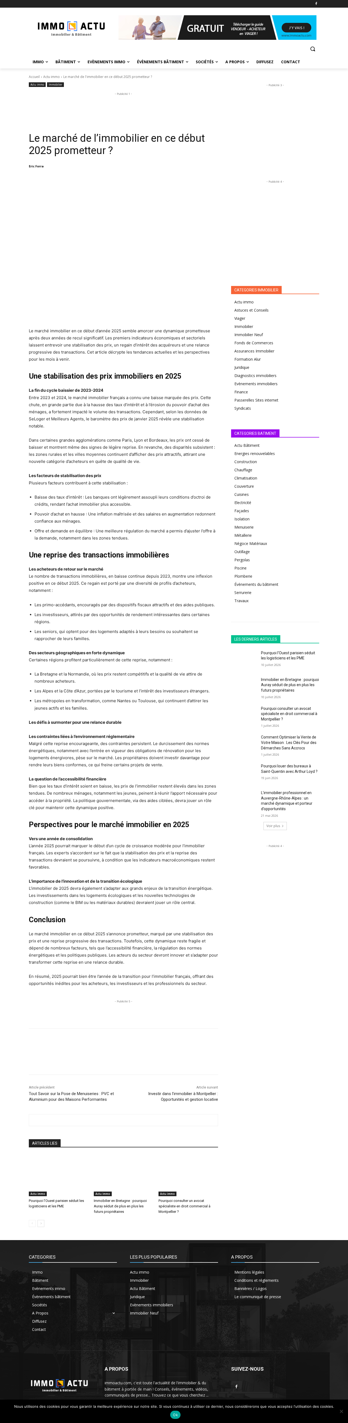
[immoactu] (72, 27)
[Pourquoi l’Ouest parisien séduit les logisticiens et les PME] (58, 1175)
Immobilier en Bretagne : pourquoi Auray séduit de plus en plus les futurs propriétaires (120, 1206)
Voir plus (273, 826)
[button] (312, 48)
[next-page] (41, 1223)
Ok (175, 1415)
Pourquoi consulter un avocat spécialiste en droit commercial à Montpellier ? (184, 1206)
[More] (124, 180)
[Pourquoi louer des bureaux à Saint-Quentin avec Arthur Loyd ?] (244, 773)
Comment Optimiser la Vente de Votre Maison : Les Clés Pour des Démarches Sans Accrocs (288, 742)
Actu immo (51, 76)
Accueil (34, 76)
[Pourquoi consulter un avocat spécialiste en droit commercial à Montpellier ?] (188, 1175)
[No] (341, 1411)
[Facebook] (316, 4)
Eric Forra (36, 166)
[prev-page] (32, 1223)
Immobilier (55, 84)
